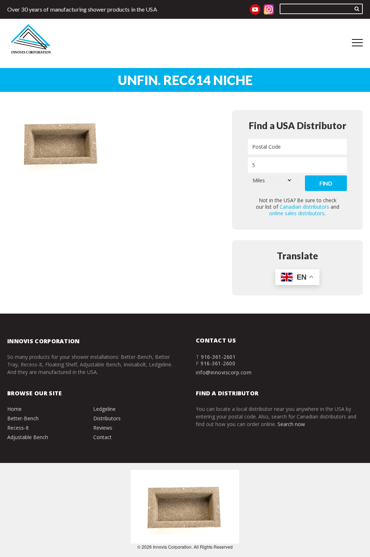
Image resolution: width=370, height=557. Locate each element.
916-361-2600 (218, 363)
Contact (102, 437)
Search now (291, 424)
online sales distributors (296, 213)
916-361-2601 (218, 356)
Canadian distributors (304, 206)
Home (14, 408)
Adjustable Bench (27, 437)
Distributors (107, 418)
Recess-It (18, 427)
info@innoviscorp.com (223, 372)
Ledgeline (104, 408)
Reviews (102, 427)
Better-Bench (23, 418)
